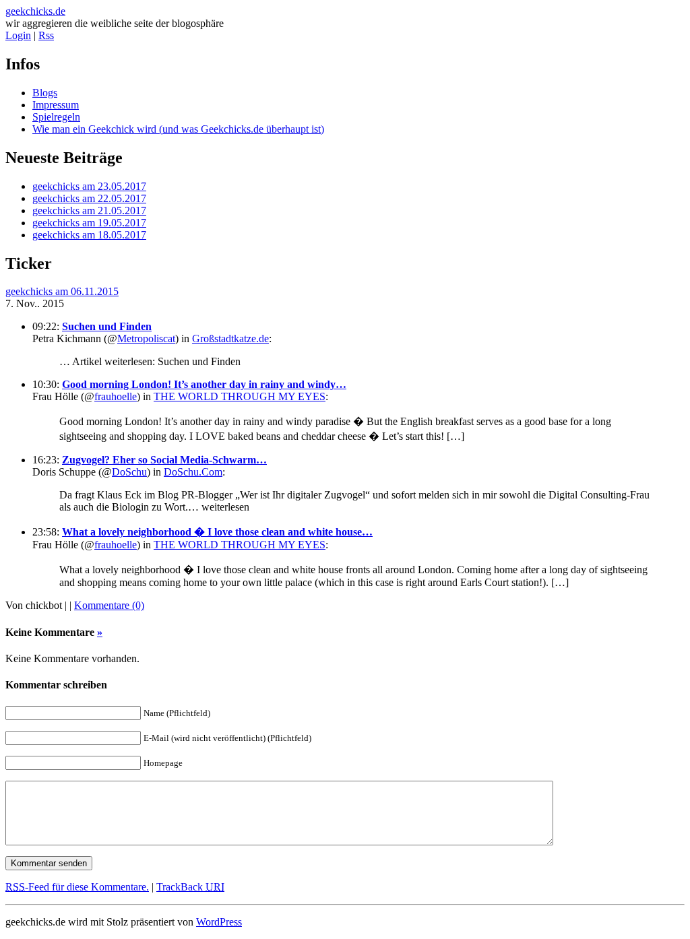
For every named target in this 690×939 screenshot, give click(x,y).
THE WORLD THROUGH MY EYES (239, 396)
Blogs (44, 92)
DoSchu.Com (193, 472)
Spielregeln (56, 117)
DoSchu (129, 472)
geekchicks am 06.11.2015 (62, 291)
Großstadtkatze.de (230, 338)
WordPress (219, 922)
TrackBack (190, 887)
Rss (46, 35)
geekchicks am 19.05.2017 (89, 222)
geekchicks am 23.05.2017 (89, 186)
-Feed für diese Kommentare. (77, 887)
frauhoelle (115, 396)
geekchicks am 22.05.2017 (89, 198)
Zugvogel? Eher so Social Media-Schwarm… (164, 459)
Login (18, 35)
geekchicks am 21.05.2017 (89, 210)
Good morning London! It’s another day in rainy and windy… (204, 384)
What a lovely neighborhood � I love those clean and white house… (217, 532)
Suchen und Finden (107, 326)
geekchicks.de (35, 11)
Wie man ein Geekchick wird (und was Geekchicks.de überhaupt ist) (178, 129)
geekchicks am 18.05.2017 (89, 234)
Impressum (55, 104)
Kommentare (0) (109, 605)
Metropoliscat (146, 338)
